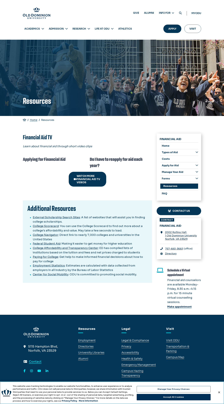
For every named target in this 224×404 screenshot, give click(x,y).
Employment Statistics (49, 265)
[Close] (219, 392)
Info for (165, 12)
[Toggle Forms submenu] (197, 178)
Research (79, 28)
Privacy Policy (69, 401)
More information (88, 401)
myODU (196, 13)
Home (33, 120)
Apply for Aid (170, 165)
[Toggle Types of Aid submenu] (197, 152)
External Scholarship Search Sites (56, 217)
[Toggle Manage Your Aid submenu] (197, 172)
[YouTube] (39, 371)
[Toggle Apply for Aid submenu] (197, 165)
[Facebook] (25, 371)
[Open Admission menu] (66, 29)
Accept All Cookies (173, 397)
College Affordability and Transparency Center (65, 248)
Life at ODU (102, 28)
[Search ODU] (180, 13)
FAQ (164, 193)
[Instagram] (31, 371)
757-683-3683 (174, 248)
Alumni (149, 12)
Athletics (125, 28)
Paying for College (45, 257)
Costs (166, 159)
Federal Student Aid (46, 243)
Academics (32, 28)
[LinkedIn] (47, 371)
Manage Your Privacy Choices (174, 389)
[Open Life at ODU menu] (112, 29)
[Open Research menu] (88, 29)
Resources (170, 186)
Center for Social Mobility (50, 274)
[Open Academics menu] (42, 29)
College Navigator (45, 235)
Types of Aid (170, 152)
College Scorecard (46, 226)
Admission (56, 28)
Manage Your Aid (172, 172)
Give (136, 12)
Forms (166, 178)
